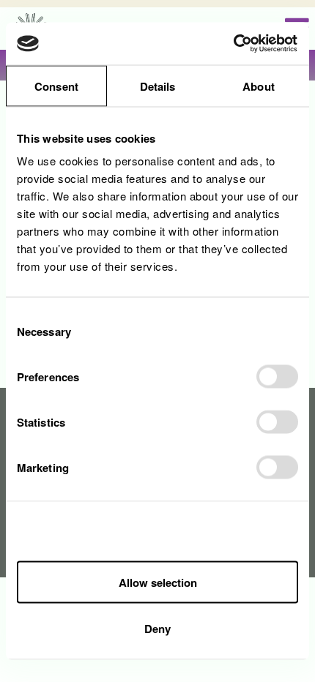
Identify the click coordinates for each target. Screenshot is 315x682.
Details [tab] (158, 86)
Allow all (157, 534)
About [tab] (258, 86)
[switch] (277, 377)
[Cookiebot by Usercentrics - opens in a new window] (234, 44)
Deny (157, 629)
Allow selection (158, 582)
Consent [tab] (56, 86)
